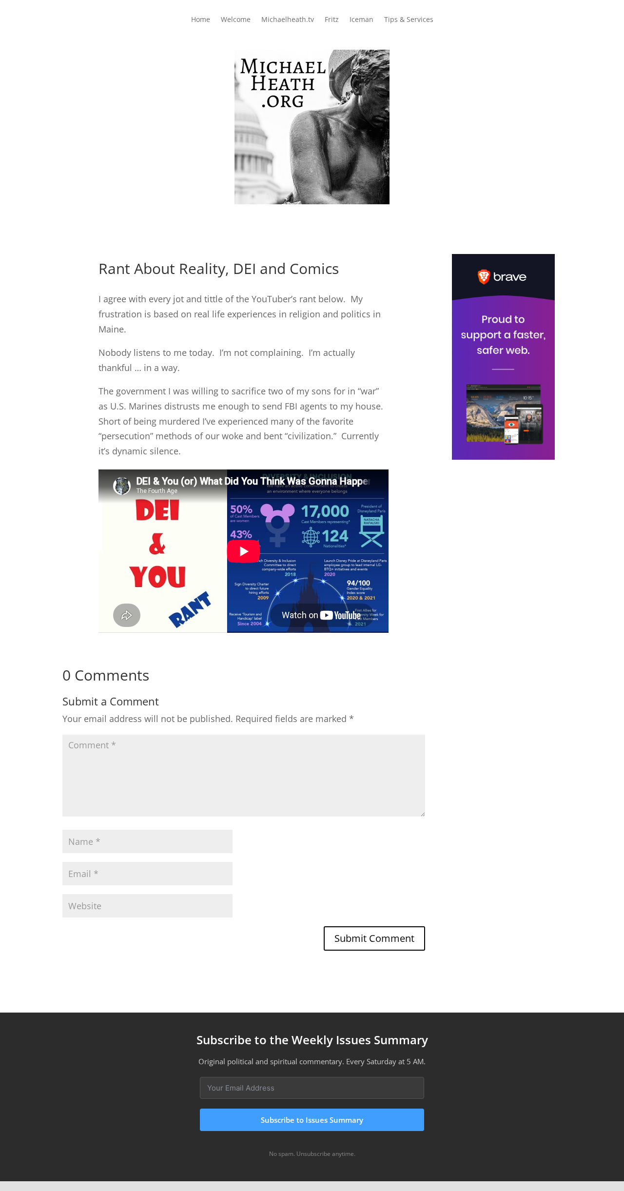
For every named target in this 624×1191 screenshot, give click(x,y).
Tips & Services (408, 20)
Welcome (236, 20)
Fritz (332, 20)
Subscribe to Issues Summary (312, 1120)
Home (200, 20)
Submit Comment (374, 938)
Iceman (361, 20)
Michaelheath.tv (287, 20)
